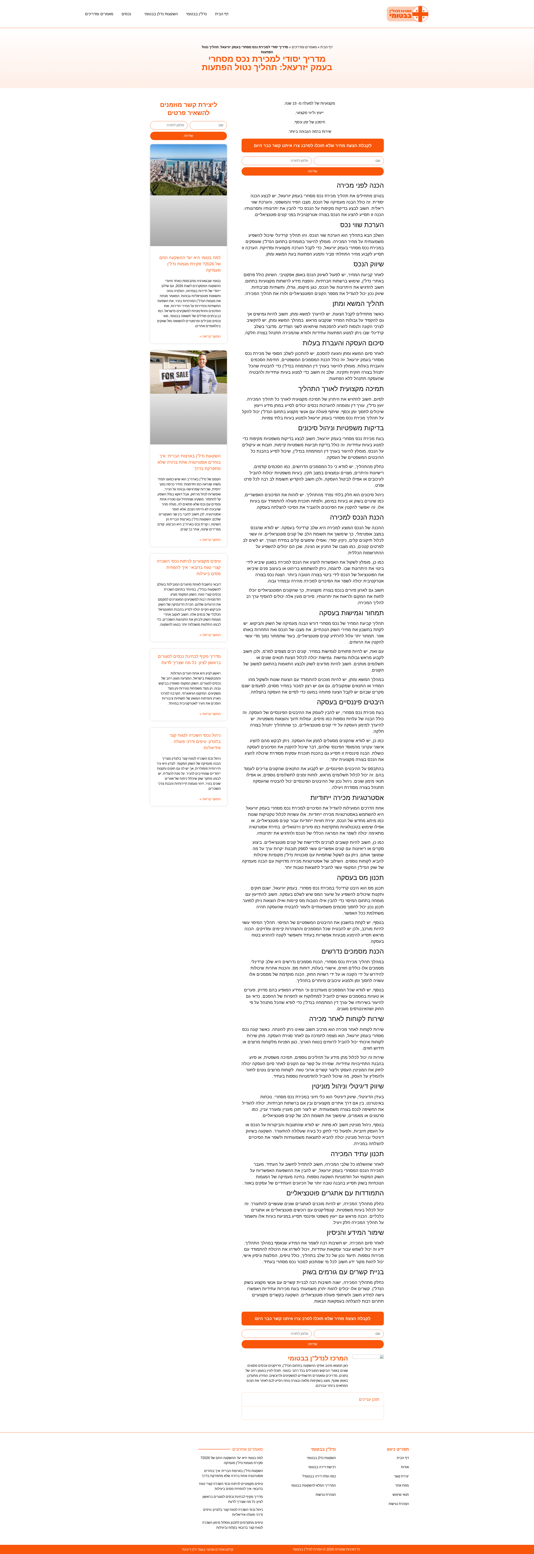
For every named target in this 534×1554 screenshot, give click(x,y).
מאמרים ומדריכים (99, 14)
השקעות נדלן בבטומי (161, 14)
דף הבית (221, 14)
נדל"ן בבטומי (196, 14)
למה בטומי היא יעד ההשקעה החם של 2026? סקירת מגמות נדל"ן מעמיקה (190, 263)
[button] (247, 1399)
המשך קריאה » (210, 336)
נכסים (126, 14)
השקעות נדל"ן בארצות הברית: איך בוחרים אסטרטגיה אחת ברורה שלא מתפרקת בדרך (189, 462)
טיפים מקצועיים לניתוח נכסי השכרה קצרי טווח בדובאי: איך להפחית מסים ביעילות (189, 567)
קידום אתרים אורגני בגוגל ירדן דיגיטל (207, 1549)
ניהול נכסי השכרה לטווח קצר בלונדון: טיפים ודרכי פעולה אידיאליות (195, 741)
